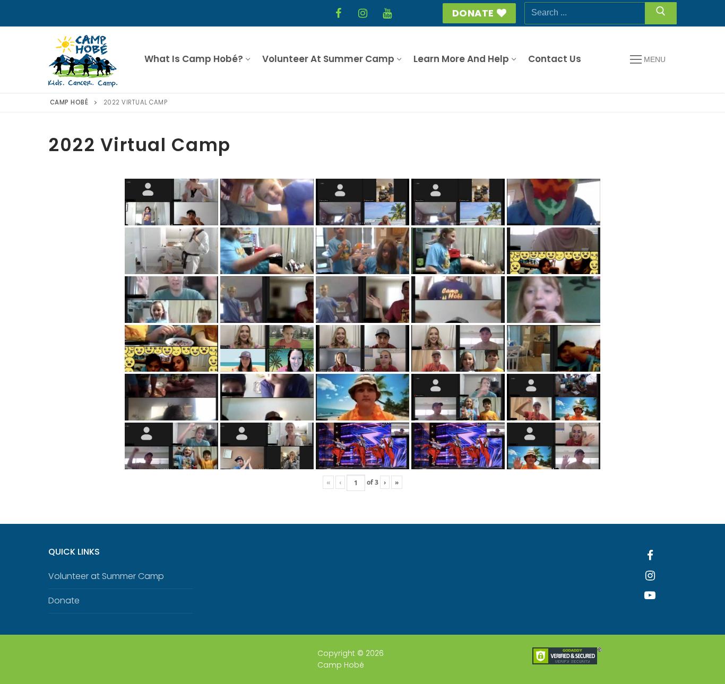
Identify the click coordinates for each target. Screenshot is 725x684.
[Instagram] (362, 13)
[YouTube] (387, 13)
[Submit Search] (661, 13)
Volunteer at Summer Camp (106, 576)
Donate (473, 13)
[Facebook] (338, 13)
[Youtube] (650, 595)
